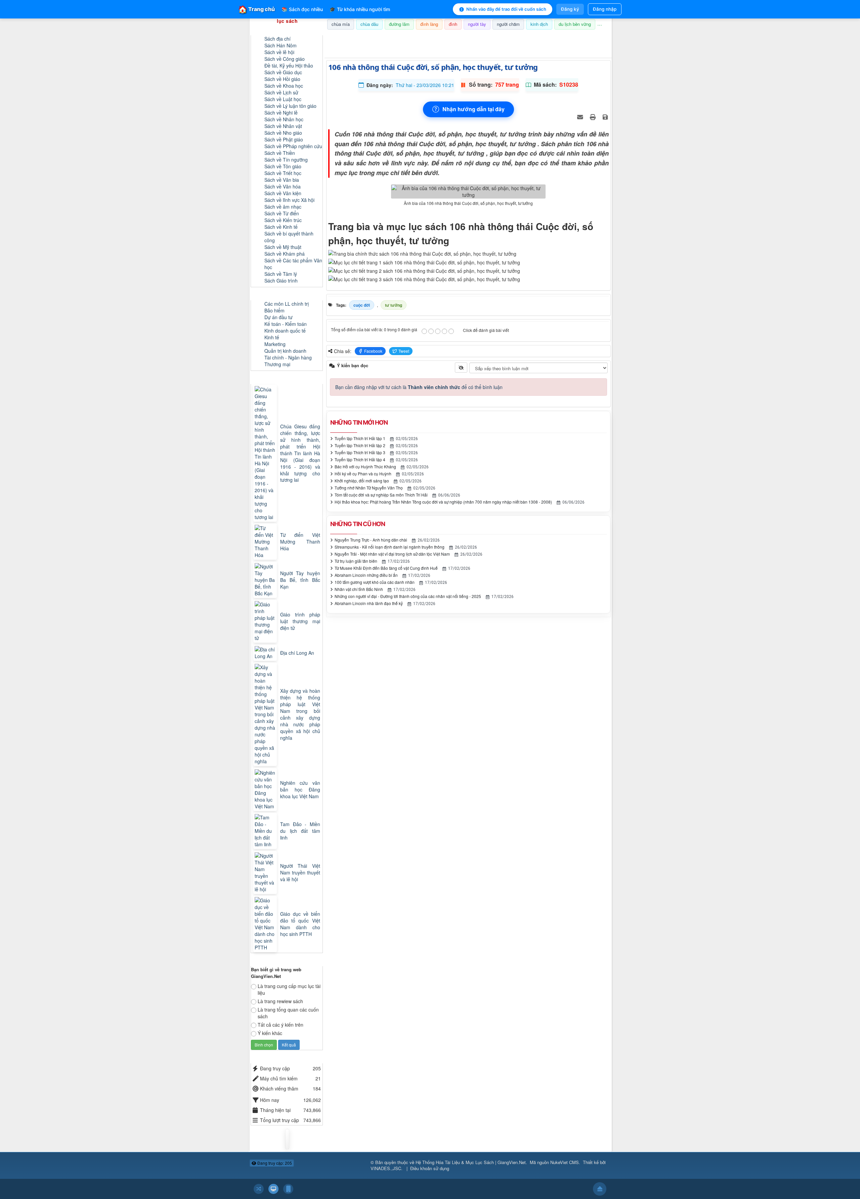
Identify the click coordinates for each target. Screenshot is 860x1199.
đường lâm (399, 24)
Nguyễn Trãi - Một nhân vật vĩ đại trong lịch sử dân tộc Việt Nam (392, 554)
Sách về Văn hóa (282, 186)
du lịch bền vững (575, 24)
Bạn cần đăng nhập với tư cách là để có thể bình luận (419, 387)
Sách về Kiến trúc (283, 220)
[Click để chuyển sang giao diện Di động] (288, 1189)
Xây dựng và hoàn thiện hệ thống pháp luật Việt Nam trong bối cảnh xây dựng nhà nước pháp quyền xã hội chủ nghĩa (300, 714)
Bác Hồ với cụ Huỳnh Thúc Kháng (365, 466)
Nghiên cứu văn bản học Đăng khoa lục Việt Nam (300, 789)
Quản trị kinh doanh (285, 350)
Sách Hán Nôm (280, 45)
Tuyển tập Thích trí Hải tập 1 (360, 438)
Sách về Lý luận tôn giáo (290, 105)
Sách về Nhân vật (283, 126)
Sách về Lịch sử (281, 92)
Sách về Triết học (282, 173)
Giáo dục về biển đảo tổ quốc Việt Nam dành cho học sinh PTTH (300, 923)
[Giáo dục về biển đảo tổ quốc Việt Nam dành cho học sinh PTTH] (265, 924)
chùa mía (341, 24)
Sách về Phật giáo (283, 139)
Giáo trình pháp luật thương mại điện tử (300, 621)
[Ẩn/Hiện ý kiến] (461, 367)
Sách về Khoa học (283, 85)
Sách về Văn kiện (282, 193)
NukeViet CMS (564, 1162)
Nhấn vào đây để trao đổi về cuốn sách (506, 9)
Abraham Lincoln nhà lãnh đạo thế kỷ (369, 603)
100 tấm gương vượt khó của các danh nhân (375, 582)
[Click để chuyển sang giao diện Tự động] (259, 1189)
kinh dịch (539, 24)
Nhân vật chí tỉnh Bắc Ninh (359, 589)
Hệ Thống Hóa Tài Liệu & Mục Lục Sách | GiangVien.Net (471, 1162)
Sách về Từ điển (281, 213)
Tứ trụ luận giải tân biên (356, 561)
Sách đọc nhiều (302, 9)
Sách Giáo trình (281, 280)
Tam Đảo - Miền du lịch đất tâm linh (300, 831)
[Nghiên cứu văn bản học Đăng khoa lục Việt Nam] (265, 789)
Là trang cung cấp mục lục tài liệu (289, 989)
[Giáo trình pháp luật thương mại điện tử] (265, 621)
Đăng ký (570, 9)
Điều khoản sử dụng (429, 1168)
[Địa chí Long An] (265, 653)
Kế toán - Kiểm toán (285, 323)
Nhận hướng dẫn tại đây (473, 109)
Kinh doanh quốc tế (285, 330)
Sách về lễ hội (279, 52)
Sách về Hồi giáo (282, 79)
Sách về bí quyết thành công (288, 237)
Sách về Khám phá (284, 253)
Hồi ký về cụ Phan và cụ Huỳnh (363, 473)
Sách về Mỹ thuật (282, 247)
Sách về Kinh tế (281, 226)
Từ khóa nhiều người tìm (360, 9)
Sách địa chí (277, 38)
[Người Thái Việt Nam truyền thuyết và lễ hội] (265, 872)
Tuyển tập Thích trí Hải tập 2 (360, 445)
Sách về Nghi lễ (281, 112)
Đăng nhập (604, 9)
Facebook (373, 351)
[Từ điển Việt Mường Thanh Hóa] (265, 541)
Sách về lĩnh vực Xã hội (289, 200)
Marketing (275, 344)
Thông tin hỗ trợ (589, 38)
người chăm (508, 24)
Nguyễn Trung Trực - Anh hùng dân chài (371, 540)
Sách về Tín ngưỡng (286, 159)
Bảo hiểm (274, 310)
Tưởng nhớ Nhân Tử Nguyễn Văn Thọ (369, 487)
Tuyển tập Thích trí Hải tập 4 (360, 459)
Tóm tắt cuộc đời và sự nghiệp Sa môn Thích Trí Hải (381, 495)
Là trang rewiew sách (280, 1001)
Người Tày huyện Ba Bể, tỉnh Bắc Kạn (300, 580)
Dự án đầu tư (278, 317)
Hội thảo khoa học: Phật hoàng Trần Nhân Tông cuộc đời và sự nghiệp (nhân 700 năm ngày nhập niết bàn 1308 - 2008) (443, 502)
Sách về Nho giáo (283, 132)
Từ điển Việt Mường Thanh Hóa (300, 541)
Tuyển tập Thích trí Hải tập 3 (360, 452)
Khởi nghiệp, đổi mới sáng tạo (362, 480)
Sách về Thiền (279, 152)
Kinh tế (271, 337)
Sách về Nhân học (283, 119)
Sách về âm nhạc (282, 206)
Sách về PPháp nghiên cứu (293, 146)
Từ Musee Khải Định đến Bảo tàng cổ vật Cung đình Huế (386, 568)
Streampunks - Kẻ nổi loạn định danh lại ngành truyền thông (389, 547)
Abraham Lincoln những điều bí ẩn (366, 575)
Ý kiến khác (270, 1033)
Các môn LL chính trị (286, 303)
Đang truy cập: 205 (274, 1163)
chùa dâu (369, 24)
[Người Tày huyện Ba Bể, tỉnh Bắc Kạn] (265, 580)
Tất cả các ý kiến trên (280, 1024)
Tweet (403, 351)
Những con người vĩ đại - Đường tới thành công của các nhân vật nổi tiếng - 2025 (408, 596)
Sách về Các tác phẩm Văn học (293, 263)
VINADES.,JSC (386, 1168)
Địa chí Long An (297, 652)
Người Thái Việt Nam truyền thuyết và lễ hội (300, 872)
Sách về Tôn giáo (282, 166)
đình (453, 24)
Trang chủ (257, 9)
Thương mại (277, 364)
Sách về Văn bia (281, 179)
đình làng (429, 24)
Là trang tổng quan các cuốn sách (288, 1013)
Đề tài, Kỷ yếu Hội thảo (288, 65)
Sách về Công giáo (284, 58)
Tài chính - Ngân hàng (288, 357)
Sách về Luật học (282, 99)
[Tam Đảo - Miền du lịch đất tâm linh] (265, 831)
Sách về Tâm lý (280, 273)
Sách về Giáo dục (283, 72)
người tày (477, 24)
